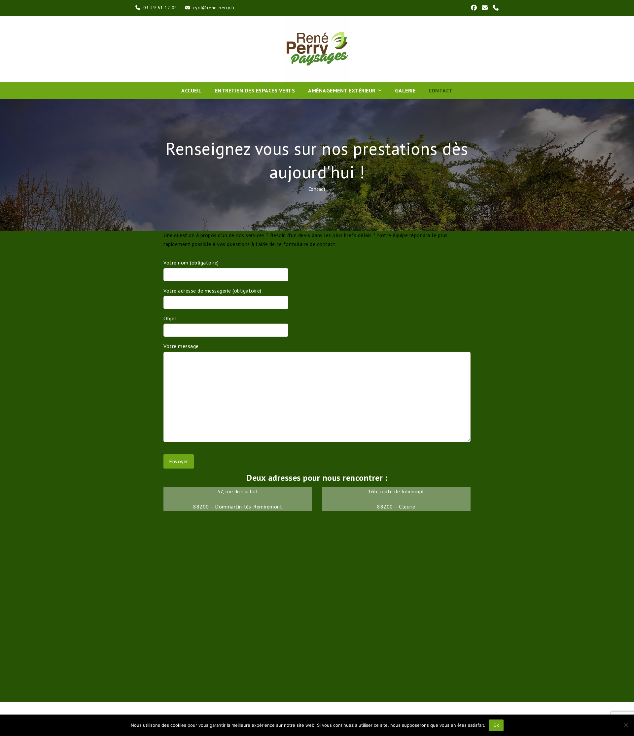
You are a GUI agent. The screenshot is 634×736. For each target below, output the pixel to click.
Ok (496, 725)
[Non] (625, 725)
